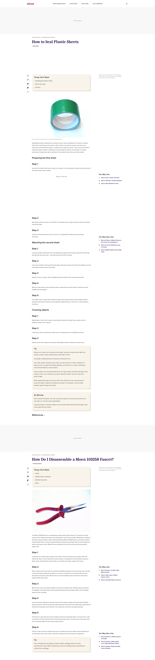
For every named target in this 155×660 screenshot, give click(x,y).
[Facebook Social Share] (28, 75)
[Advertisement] (77, 60)
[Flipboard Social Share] (28, 87)
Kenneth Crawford (37, 463)
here (113, 77)
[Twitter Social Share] (28, 83)
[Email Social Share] (28, 91)
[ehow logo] (30, 4)
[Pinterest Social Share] (28, 79)
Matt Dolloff (36, 46)
